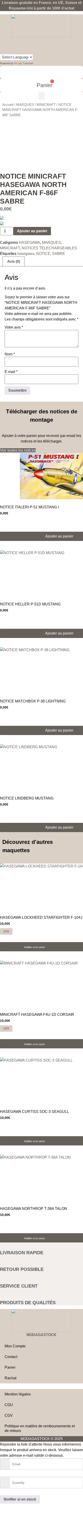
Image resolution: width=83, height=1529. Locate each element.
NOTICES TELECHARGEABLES (49, 248)
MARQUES (25, 105)
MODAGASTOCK (41, 1335)
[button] (41, 96)
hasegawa (25, 254)
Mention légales (18, 1394)
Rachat (10, 1378)
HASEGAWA (29, 242)
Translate (28, 63)
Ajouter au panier (32, 231)
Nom (10, 354)
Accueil (7, 105)
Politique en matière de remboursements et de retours (40, 1428)
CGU (9, 1405)
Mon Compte (15, 1346)
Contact (11, 1357)
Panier (10, 1367)
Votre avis (14, 327)
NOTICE (43, 254)
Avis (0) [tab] (13, 261)
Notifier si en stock (34, 947)
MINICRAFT (46, 105)
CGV (9, 1415)
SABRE (58, 254)
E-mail (11, 372)
